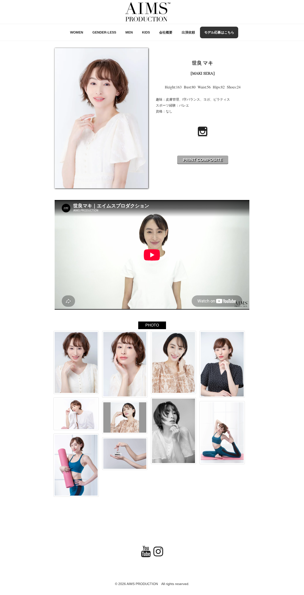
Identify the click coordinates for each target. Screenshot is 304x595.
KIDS (146, 32)
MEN (129, 32)
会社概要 (165, 32)
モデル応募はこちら (219, 32)
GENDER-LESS (104, 32)
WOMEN (76, 32)
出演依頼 (188, 32)
